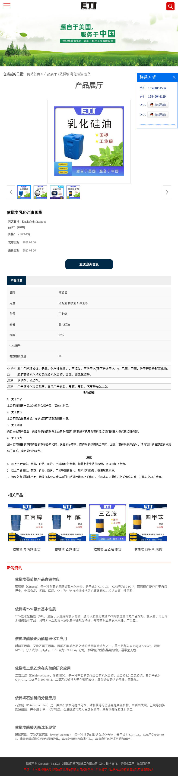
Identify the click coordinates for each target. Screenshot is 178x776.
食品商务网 (143, 763)
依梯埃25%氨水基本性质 (35, 609)
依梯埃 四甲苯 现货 (148, 549)
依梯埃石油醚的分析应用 (35, 698)
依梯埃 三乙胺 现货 (107, 549)
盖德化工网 (127, 763)
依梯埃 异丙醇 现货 (27, 549)
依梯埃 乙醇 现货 (67, 549)
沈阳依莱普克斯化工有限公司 (79, 763)
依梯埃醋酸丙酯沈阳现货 (35, 727)
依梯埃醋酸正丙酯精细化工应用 (41, 639)
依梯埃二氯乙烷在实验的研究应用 (43, 668)
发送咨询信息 (89, 264)
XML (102, 763)
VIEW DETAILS (151, 599)
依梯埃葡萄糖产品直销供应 (37, 579)
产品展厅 (50, 74)
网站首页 (33, 74)
